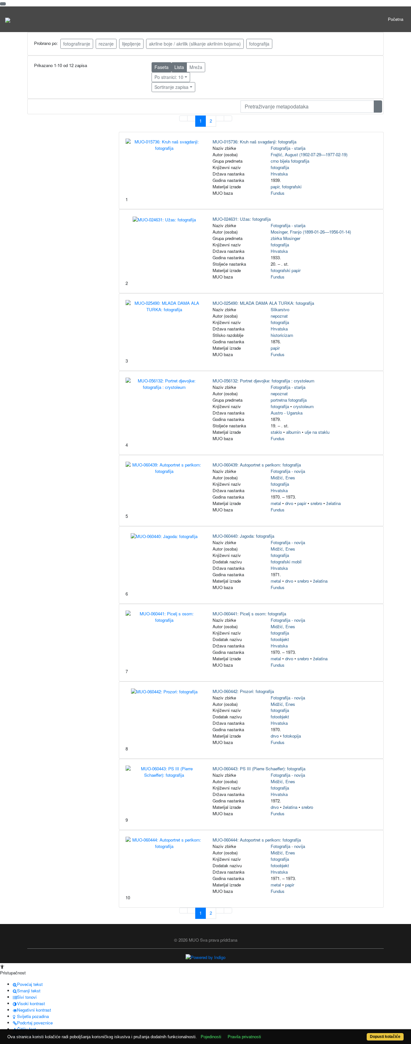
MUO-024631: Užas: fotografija (242, 219)
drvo (289, 503)
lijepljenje (131, 43)
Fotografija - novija (288, 471)
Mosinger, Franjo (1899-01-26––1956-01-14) (311, 232)
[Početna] (7, 19)
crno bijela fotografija (290, 161)
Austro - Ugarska (286, 413)
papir (275, 348)
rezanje (106, 43)
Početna (395, 19)
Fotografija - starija (288, 148)
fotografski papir (286, 270)
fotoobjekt (280, 639)
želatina (333, 503)
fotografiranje (76, 43)
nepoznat (279, 316)
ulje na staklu (317, 432)
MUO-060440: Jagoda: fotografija (243, 536)
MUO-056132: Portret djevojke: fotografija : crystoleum (263, 381)
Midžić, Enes (283, 478)
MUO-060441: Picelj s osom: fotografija (249, 614)
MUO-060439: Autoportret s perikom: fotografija (257, 465)
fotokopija (292, 736)
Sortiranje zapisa (171, 87)
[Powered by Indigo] (205, 957)
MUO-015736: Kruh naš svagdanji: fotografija (254, 142)
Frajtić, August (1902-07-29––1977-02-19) (309, 154)
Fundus (277, 193)
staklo (276, 432)
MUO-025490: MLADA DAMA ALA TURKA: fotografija (263, 303)
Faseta (161, 67)
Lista (179, 67)
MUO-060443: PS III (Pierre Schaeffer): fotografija (259, 769)
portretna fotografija (289, 400)
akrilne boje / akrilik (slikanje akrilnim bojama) (195, 43)
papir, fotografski (286, 187)
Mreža (195, 67)
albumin (293, 432)
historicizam (282, 335)
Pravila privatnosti (244, 1036)
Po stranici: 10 (168, 77)
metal (276, 503)
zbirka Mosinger (285, 238)
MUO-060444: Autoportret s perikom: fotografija (257, 840)
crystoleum (303, 406)
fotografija (259, 43)
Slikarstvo (280, 309)
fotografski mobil (286, 562)
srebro (316, 503)
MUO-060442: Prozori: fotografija (243, 691)
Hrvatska (279, 174)
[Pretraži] (378, 106)
